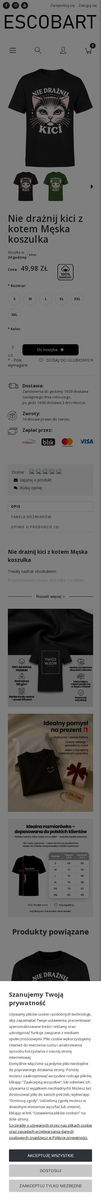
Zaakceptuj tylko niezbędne (50, 1186)
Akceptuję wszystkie (50, 1155)
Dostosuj (50, 1170)
